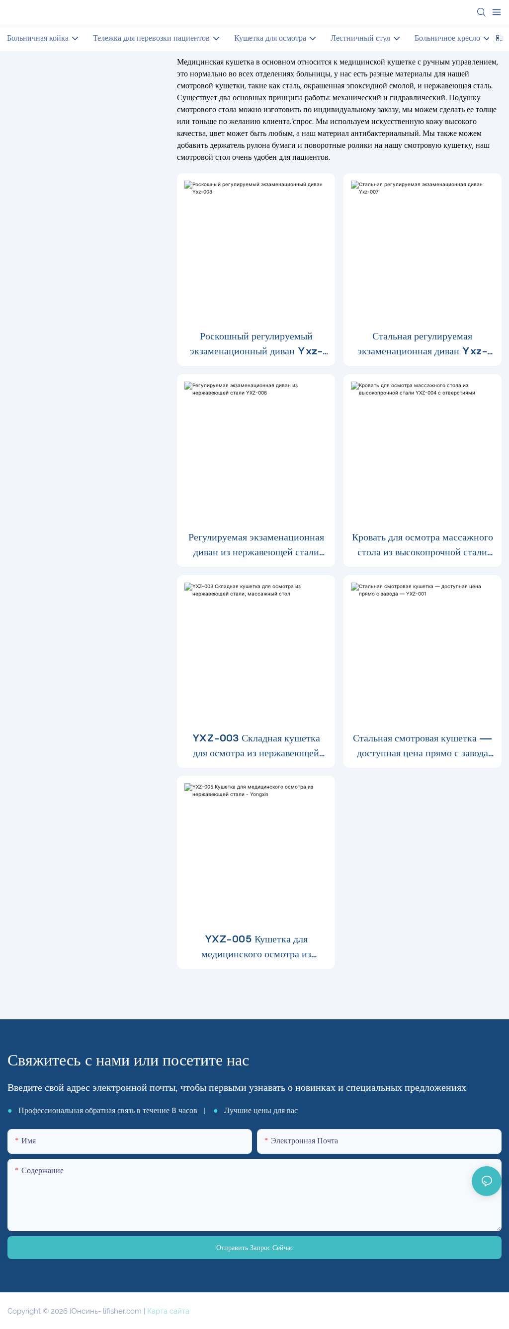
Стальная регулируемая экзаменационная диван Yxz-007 (422, 344)
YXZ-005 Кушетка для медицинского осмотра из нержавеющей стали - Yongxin (256, 947)
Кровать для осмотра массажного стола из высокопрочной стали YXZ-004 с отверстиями (422, 545)
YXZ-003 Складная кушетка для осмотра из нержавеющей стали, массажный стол (256, 746)
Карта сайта (168, 1311)
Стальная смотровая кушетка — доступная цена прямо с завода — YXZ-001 (422, 746)
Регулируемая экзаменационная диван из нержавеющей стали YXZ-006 (256, 545)
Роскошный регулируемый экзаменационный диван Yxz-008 (256, 344)
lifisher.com (123, 1311)
